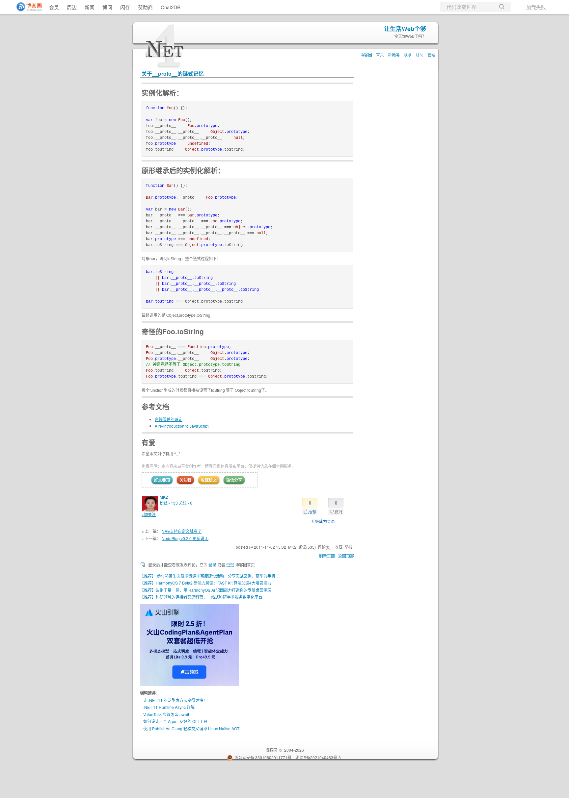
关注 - (185, 503)
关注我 (185, 480)
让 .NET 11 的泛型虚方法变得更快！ (175, 700)
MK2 (164, 497)
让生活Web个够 (405, 28)
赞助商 (145, 7)
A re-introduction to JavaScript (181, 426)
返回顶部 (346, 556)
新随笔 (394, 54)
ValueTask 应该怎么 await (166, 714)
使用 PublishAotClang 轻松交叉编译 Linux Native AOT (191, 728)
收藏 (338, 547)
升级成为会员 (323, 521)
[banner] (26, 7)
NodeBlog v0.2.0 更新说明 (185, 538)
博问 (107, 7)
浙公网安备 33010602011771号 (262, 757)
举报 (348, 547)
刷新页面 (327, 556)
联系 (408, 54)
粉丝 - (169, 503)
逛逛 (230, 564)
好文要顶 (162, 480)
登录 (212, 564)
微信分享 (234, 480)
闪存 (125, 7)
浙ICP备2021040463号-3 (318, 757)
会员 (54, 7)
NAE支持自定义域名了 (182, 531)
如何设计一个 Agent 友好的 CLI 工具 (175, 721)
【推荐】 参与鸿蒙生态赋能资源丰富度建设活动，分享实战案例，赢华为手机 (207, 576)
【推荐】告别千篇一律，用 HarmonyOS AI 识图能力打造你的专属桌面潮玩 (205, 590)
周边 (72, 7)
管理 (431, 54)
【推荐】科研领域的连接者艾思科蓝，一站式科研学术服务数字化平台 (201, 597)
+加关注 (149, 514)
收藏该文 (209, 480)
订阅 (419, 54)
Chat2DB (170, 7)
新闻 (90, 7)
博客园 (366, 54)
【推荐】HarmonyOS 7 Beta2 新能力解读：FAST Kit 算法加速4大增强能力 (205, 583)
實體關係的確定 (168, 419)
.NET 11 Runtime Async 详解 (169, 707)
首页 (380, 54)
